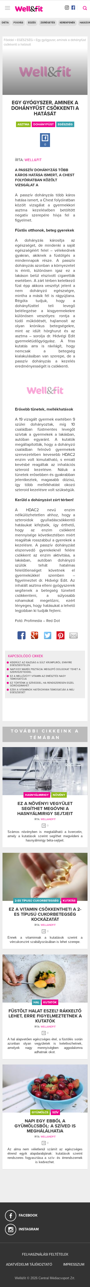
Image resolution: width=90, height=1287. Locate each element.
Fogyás (18, 22)
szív (55, 1112)
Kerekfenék (67, 22)
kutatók (50, 1002)
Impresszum (73, 1264)
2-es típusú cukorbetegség (37, 900)
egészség (65, 124)
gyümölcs (40, 1112)
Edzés (32, 22)
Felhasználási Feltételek (45, 1254)
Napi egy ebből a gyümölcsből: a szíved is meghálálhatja (45, 1126)
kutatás (69, 900)
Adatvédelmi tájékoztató (29, 1264)
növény (59, 795)
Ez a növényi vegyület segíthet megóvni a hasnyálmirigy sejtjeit (45, 808)
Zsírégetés (47, 22)
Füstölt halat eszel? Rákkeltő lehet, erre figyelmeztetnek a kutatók (45, 1016)
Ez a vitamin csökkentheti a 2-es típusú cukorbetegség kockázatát (45, 914)
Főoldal (9, 40)
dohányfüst (43, 124)
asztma (23, 124)
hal (36, 1002)
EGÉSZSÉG (25, 40)
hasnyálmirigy (37, 795)
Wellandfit (48, 819)
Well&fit (33, 160)
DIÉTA (5, 22)
